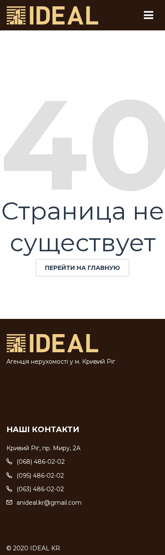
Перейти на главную (82, 268)
